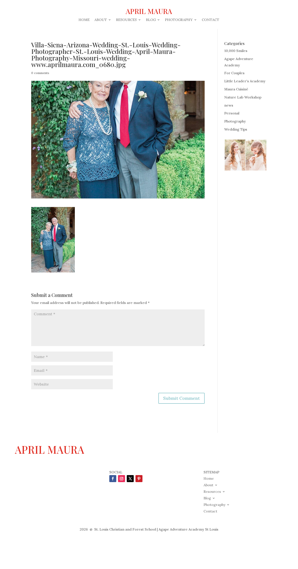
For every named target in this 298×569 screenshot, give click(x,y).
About (100, 20)
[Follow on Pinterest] (138, 478)
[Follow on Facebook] (112, 478)
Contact (210, 20)
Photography (179, 20)
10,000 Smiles (235, 50)
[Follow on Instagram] (121, 478)
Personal (231, 113)
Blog (151, 20)
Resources (126, 20)
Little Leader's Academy (244, 81)
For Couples (234, 73)
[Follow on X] (130, 478)
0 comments (40, 73)
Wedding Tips (235, 129)
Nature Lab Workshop (242, 97)
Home (84, 20)
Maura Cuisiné (236, 89)
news (228, 105)
